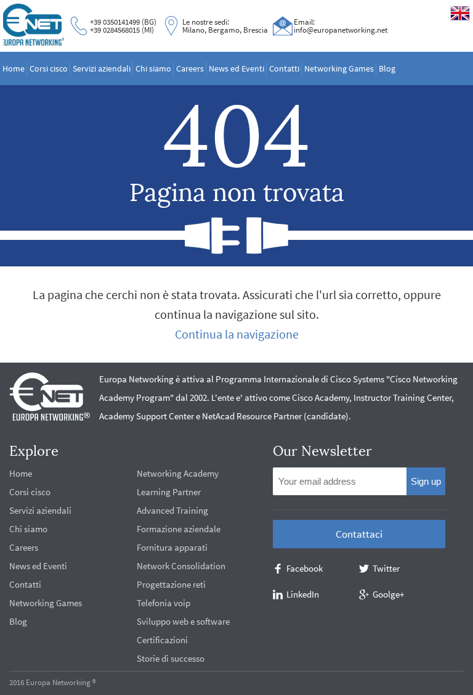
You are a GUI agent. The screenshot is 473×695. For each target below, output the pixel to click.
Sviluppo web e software (183, 621)
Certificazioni (162, 640)
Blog (387, 68)
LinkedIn (302, 594)
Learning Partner (169, 492)
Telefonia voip (163, 603)
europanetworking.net (33, 25)
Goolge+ (388, 594)
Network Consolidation (181, 566)
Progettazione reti (171, 584)
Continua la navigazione (237, 334)
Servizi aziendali (102, 68)
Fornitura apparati (172, 547)
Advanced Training (172, 510)
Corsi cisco (49, 68)
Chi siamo (153, 68)
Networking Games (339, 68)
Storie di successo (170, 658)
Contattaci (359, 534)
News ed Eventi (236, 68)
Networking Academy (178, 473)
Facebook (304, 568)
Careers (190, 68)
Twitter (386, 568)
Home (13, 68)
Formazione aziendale (178, 529)
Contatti (284, 68)
